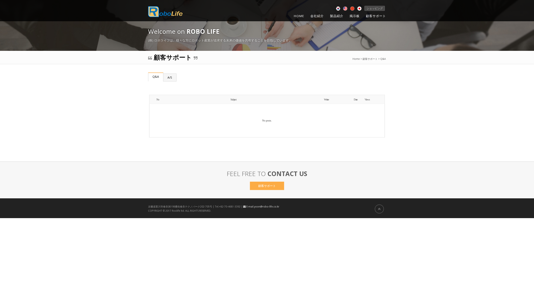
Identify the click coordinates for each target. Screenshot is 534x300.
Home (299, 16)
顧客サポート (376, 16)
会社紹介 (317, 16)
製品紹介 (336, 16)
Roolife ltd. (178, 210)
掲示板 (355, 16)
